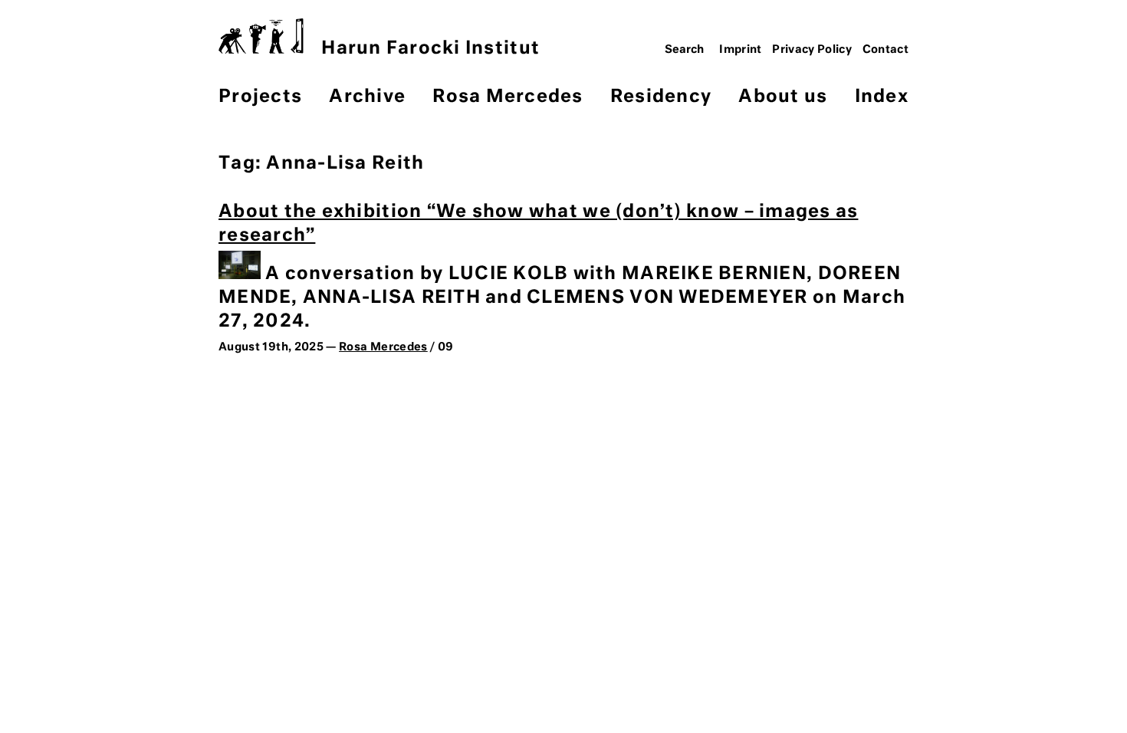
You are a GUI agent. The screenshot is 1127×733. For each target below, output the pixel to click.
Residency (660, 97)
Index (882, 97)
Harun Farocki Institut (430, 49)
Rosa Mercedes (507, 97)
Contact (886, 49)
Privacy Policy (812, 49)
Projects (260, 97)
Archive (367, 97)
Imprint (740, 49)
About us (782, 97)
